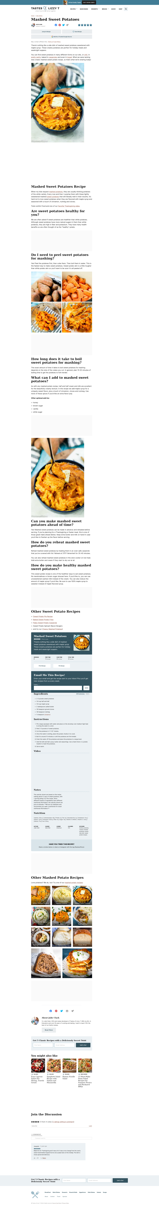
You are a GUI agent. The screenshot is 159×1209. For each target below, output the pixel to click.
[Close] (106, 584)
